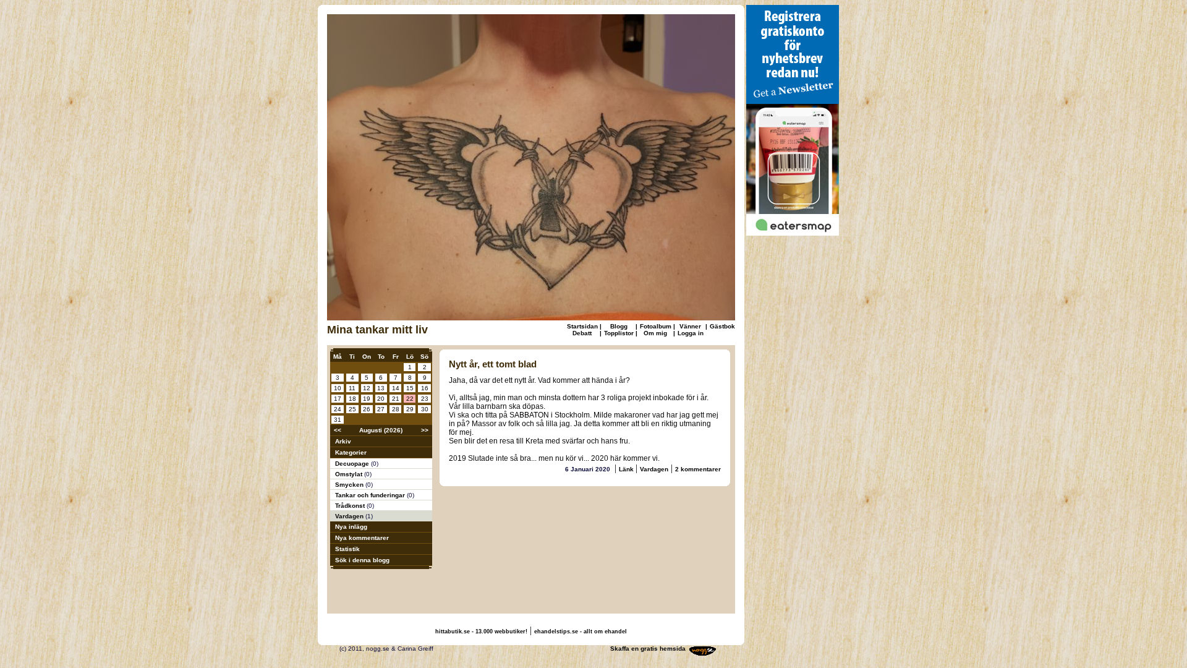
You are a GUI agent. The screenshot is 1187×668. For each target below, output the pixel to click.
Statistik (347, 549)
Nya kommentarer (362, 537)
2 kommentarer (698, 469)
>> (424, 430)
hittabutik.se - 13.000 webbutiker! (481, 631)
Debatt (582, 333)
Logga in (691, 333)
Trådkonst (351, 505)
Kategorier (351, 452)
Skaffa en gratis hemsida (648, 648)
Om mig (655, 333)
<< (337, 430)
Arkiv (343, 441)
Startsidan (582, 326)
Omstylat (349, 474)
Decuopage (353, 463)
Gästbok (722, 326)
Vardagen (350, 516)
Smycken (350, 484)
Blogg (619, 326)
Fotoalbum (655, 326)
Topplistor (619, 333)
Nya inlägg (351, 526)
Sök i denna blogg (362, 560)
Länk (627, 469)
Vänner (690, 326)
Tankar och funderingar (371, 495)
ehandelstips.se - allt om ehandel (580, 631)
